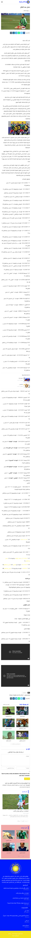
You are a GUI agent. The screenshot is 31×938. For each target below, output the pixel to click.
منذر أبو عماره (26, 926)
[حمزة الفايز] (22, 710)
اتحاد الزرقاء (18, 558)
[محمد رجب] (9, 847)
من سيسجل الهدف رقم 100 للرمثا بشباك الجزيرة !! (18, 903)
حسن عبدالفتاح (7, 565)
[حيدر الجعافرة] (9, 710)
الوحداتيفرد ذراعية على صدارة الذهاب (21, 898)
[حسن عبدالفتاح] (22, 723)
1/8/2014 (24, 568)
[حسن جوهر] (9, 735)
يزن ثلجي (27, 921)
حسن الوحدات (25, 692)
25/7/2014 (24, 565)
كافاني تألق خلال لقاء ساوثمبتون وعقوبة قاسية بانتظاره (16, 888)
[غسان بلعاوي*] (9, 834)
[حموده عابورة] (9, 723)
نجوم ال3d (21, 378)
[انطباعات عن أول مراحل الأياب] (15, 801)
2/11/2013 (24, 558)
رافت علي (27, 911)
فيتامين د (21, 384)
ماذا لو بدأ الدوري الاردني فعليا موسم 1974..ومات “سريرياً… (15, 916)
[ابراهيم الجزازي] (22, 847)
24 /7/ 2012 (24, 539)
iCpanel (13, 936)
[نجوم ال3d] (27, 380)
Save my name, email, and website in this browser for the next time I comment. (16, 775)
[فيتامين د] (27, 386)
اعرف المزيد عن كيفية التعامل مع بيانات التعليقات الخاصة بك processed (16, 786)
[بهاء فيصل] (22, 834)
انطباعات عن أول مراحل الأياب (20, 811)
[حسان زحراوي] (22, 735)
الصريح (14, 565)
